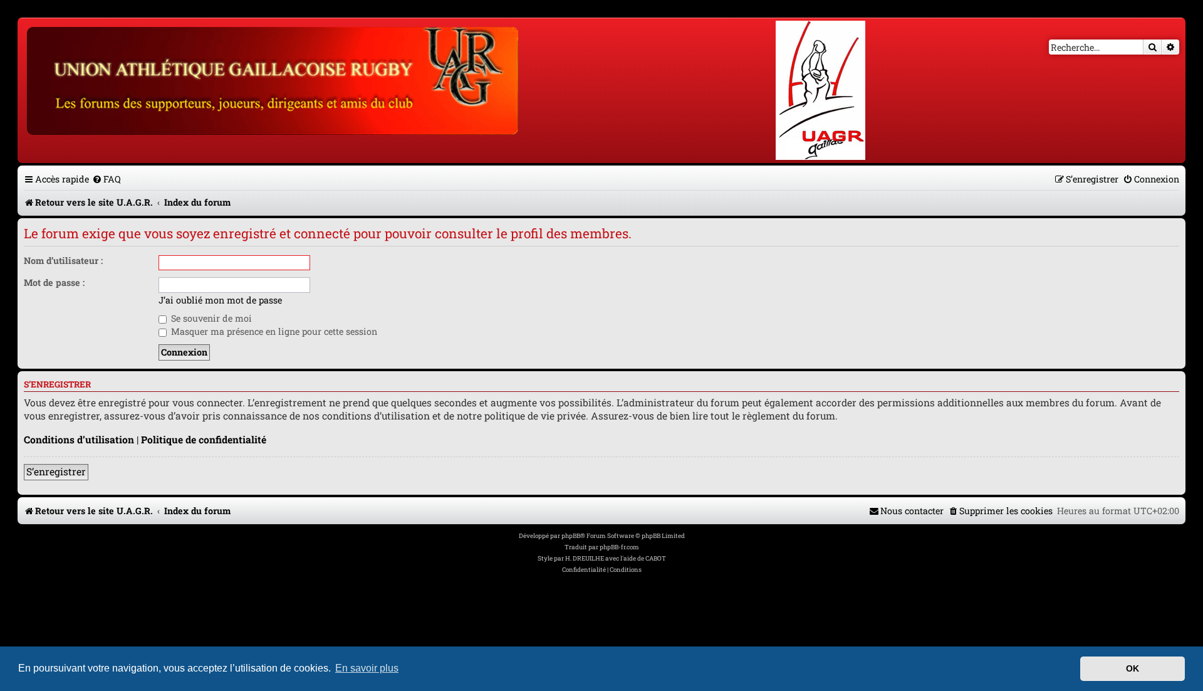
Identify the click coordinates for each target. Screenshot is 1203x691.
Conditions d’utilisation (79, 439)
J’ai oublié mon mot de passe (220, 300)
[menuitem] (106, 179)
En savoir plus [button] (366, 668)
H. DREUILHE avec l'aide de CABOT (615, 558)
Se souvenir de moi (210, 318)
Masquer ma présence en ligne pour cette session (273, 331)
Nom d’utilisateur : (63, 260)
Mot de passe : (54, 282)
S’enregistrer (56, 471)
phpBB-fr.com (619, 547)
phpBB (570, 536)
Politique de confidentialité (203, 439)
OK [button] (1132, 668)
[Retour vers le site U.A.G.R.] (273, 79)
